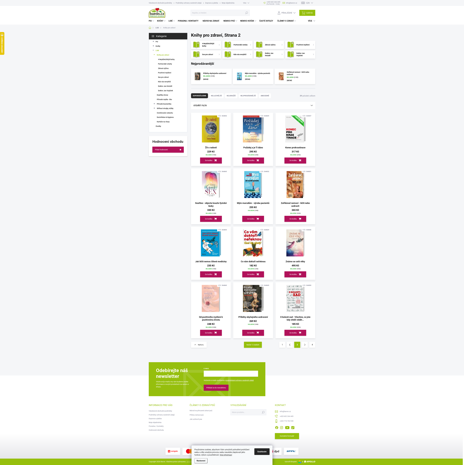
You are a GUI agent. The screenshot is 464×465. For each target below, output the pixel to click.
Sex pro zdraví (163, 77)
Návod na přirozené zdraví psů (201, 411)
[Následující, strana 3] (305, 345)
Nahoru (201, 345)
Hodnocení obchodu (156, 430)
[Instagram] (281, 427)
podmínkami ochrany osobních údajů (240, 380)
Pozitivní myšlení (164, 73)
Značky (158, 126)
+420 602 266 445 (286, 416)
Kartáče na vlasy (163, 122)
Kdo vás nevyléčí (164, 82)
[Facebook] (277, 427)
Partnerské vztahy (165, 64)
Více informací (226, 455)
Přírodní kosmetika (164, 104)
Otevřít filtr (200, 105)
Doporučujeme (199, 96)
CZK (308, 3)
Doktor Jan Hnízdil (165, 86)
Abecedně (265, 96)
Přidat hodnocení (161, 150)
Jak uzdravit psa (196, 419)
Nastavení (201, 461)
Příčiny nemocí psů (197, 415)
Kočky (158, 46)
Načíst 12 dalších (252, 345)
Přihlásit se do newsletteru (216, 388)
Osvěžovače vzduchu (165, 113)
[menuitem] (152, 21)
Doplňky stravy (162, 95)
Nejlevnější (216, 96)
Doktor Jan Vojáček (165, 91)
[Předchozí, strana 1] (290, 345)
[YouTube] (287, 427)
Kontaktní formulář (287, 436)
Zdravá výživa (163, 68)
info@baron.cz (285, 411)
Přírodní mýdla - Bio (164, 99)
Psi (157, 42)
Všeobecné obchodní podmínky (160, 3)
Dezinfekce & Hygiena (165, 117)
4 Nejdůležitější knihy (166, 59)
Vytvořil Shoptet (291, 462)
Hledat (246, 13)
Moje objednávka (228, 3)
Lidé (157, 50)
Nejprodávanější (248, 96)
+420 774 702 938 (286, 421)
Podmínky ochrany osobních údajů (189, 3)
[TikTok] (293, 427)
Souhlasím (262, 451)
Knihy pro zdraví (163, 55)
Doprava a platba (211, 3)
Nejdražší (231, 96)
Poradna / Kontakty (156, 426)
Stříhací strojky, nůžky (165, 108)
